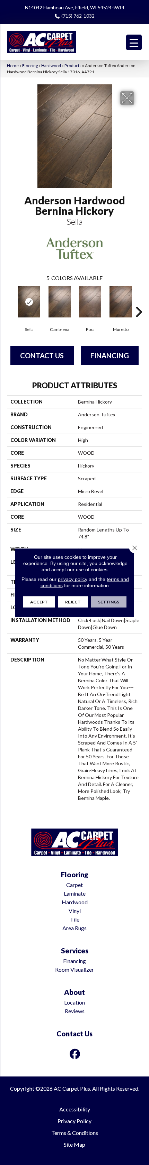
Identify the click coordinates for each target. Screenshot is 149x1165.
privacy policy (72, 579)
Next (138, 301)
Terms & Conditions (74, 1132)
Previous (10, 301)
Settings (108, 601)
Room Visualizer (74, 969)
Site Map (74, 1144)
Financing (109, 355)
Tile (74, 919)
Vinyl (75, 910)
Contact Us (42, 355)
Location (74, 1002)
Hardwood (51, 65)
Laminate (75, 893)
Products (72, 65)
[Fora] (90, 302)
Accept (39, 601)
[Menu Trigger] (134, 42)
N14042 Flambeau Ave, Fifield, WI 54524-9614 (74, 7)
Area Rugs (74, 928)
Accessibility (74, 1109)
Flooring (30, 65)
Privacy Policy (74, 1121)
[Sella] (29, 302)
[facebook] (75, 1053)
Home (13, 65)
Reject (73, 601)
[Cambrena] (59, 302)
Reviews (75, 1011)
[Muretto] (120, 302)
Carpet (74, 884)
